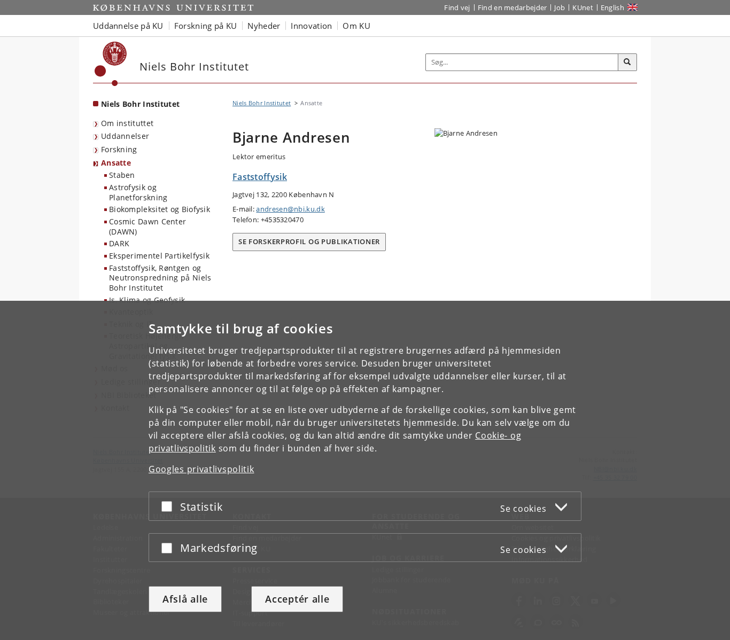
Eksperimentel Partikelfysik (159, 256)
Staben (122, 175)
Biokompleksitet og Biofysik (159, 209)
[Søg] (627, 62)
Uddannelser (125, 136)
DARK (119, 243)
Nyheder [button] (263, 25)
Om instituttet (127, 123)
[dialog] (365, 470)
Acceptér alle (297, 598)
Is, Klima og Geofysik (147, 300)
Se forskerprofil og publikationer (309, 241)
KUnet (582, 7)
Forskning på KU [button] (205, 25)
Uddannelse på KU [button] (128, 25)
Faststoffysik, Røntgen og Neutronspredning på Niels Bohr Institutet (160, 278)
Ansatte (116, 163)
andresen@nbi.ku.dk (290, 209)
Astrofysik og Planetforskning (138, 192)
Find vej (457, 7)
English (612, 7)
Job (559, 7)
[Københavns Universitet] (111, 64)
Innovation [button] (311, 25)
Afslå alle (185, 598)
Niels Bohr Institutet (140, 104)
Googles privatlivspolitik (201, 469)
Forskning (119, 149)
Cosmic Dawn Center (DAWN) (147, 226)
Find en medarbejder (512, 7)
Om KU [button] (356, 25)
